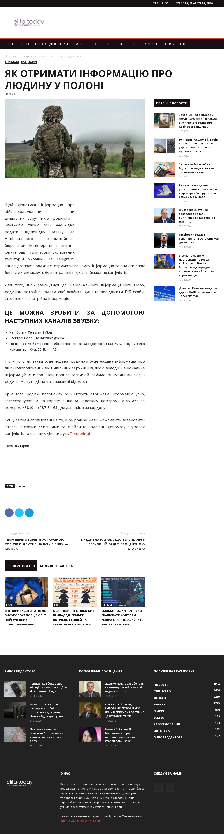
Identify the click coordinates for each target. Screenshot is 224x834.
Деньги (102, 44)
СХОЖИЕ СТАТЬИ (21, 566)
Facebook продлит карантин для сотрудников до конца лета (199, 238)
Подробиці (80, 433)
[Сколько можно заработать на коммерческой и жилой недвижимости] (90, 689)
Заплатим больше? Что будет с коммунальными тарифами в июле (197, 168)
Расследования (51, 44)
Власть (81, 44)
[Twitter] (170, 787)
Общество (126, 44)
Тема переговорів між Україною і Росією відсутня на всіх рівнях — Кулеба (36, 544)
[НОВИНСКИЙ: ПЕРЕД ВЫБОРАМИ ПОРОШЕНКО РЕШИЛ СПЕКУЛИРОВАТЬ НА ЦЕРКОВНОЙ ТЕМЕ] (90, 710)
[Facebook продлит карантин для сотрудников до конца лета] (164, 240)
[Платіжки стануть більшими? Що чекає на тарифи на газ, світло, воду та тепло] (15, 734)
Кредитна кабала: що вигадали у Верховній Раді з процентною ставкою (113, 544)
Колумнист (176, 44)
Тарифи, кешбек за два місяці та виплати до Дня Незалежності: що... (48, 687)
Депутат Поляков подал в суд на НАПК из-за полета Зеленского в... (198, 292)
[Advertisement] (139, 22)
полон (21, 486)
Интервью (18, 44)
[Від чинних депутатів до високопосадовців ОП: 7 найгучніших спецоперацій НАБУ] (26, 592)
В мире (151, 44)
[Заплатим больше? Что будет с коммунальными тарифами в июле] (164, 169)
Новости (10, 56)
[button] (214, 44)
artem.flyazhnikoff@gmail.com (80, 821)
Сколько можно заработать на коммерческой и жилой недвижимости (124, 687)
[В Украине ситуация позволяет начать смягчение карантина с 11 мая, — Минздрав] (164, 215)
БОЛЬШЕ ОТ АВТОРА (56, 566)
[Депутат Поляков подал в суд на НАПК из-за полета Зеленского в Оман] (164, 293)
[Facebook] (158, 787)
